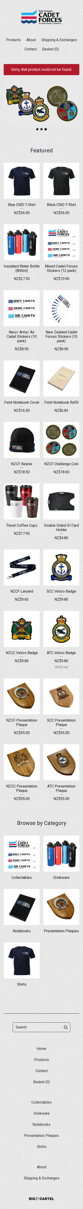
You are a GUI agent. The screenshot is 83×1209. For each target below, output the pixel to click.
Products (13, 40)
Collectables (41, 1102)
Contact (30, 49)
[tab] (37, 129)
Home (41, 1048)
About (31, 40)
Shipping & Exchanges (59, 40)
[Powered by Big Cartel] (41, 1198)
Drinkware (41, 1113)
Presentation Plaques (41, 1135)
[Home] (41, 17)
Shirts (41, 1146)
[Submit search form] (65, 1027)
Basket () (50, 49)
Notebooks (41, 1124)
